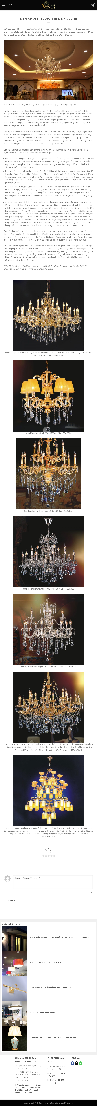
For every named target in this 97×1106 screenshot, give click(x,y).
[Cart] (93, 5)
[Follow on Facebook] (72, 1063)
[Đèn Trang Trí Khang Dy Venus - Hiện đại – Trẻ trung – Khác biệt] (49, 5)
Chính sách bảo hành (28, 1090)
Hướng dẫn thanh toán (25, 1085)
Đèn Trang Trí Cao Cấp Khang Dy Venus (55, 1103)
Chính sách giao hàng (24, 1093)
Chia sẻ (49, 15)
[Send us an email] (76, 1063)
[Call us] (80, 1063)
